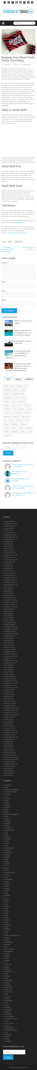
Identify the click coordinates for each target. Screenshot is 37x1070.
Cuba (6, 846)
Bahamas (7, 805)
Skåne (6, 431)
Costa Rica (8, 839)
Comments (29, 379)
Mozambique (9, 942)
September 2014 (10, 764)
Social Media (9, 987)
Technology (8, 1010)
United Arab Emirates (11, 1030)
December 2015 (10, 730)
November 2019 (10, 629)
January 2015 (9, 755)
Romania (7, 976)
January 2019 (9, 652)
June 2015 (8, 744)
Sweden (7, 998)
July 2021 (7, 586)
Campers (7, 823)
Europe (7, 861)
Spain (6, 994)
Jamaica (7, 906)
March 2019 (8, 647)
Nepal (6, 947)
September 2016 (10, 715)
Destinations (8, 852)
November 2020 (10, 602)
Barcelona (7, 390)
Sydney (23, 431)
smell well (18, 241)
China (6, 834)
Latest (18, 379)
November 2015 (10, 732)
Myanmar (7, 944)
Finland (7, 868)
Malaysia (7, 924)
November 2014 (10, 759)
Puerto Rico (8, 971)
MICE (6, 933)
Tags (8, 379)
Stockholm (14, 431)
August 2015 (8, 739)
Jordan (7, 911)
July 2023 (7, 542)
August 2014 (8, 766)
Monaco (7, 938)
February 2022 (9, 573)
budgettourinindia (17, 479)
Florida (13, 401)
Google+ (23, 233)
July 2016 (7, 719)
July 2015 (7, 741)
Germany (7, 875)
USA (6, 1032)
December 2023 (10, 535)
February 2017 (9, 703)
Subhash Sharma (17, 486)
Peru (6, 962)
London (30, 409)
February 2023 (9, 553)
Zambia (7, 1039)
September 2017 (10, 688)
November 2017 (10, 683)
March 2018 (8, 674)
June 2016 (8, 721)
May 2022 (8, 566)
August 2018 (8, 663)
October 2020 (9, 604)
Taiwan (7, 1005)
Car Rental (8, 828)
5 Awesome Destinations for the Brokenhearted (8, 249)
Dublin (6, 401)
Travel (30, 431)
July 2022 (7, 564)
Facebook (16, 233)
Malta (6, 926)
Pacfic (6, 958)
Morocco (7, 940)
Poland (7, 967)
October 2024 (9, 526)
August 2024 (8, 528)
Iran (6, 897)
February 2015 (9, 753)
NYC (11, 420)
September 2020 (10, 607)
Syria (6, 1003)
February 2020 (9, 622)
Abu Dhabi (8, 785)
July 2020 (7, 611)
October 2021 (9, 582)
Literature (21, 409)
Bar (26, 386)
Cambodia (8, 821)
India (6, 893)
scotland (7, 983)
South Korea (8, 992)
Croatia (7, 841)
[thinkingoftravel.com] (18, 11)
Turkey (7, 1021)
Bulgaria (7, 819)
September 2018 (10, 661)
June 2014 (8, 771)
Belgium (7, 807)
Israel (6, 902)
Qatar (6, 974)
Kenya (6, 913)
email (11, 231)
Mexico (7, 931)
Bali (13, 386)
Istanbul (6, 405)
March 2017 (8, 701)
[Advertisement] (18, 140)
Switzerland (8, 1001)
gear (10, 241)
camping (22, 390)
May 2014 (8, 773)
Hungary (7, 888)
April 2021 (8, 593)
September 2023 (10, 537)
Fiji (5, 866)
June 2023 (8, 544)
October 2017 (9, 685)
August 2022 (8, 562)
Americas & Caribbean (11, 789)
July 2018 (7, 665)
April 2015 (8, 748)
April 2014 (8, 775)
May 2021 (8, 591)
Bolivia (7, 812)
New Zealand (9, 951)
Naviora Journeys (17, 464)
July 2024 (7, 530)
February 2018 (9, 676)
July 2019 (7, 638)
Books (15, 390)
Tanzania (7, 1007)
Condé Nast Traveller (18, 394)
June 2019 (8, 640)
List (14, 409)
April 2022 (8, 569)
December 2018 (10, 654)
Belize (7, 810)
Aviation (7, 803)
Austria (7, 801)
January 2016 (9, 728)
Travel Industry (9, 1016)
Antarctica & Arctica (11, 792)
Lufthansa (27, 412)
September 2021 (10, 584)
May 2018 (8, 670)
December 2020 (10, 600)
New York (16, 416)
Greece (7, 882)
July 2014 (7, 768)
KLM (20, 405)
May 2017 (8, 697)
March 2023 (8, 551)
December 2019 (10, 627)
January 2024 (9, 533)
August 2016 (8, 717)
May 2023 (8, 546)
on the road (19, 420)
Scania (21, 428)
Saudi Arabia (8, 980)
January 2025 (9, 521)
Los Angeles (17, 412)
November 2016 (10, 710)
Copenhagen (8, 397)
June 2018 (8, 667)
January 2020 (9, 625)
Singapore (29, 428)
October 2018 (9, 658)
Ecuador (7, 857)
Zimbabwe (8, 1041)
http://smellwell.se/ (18, 222)
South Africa (8, 989)
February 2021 (9, 598)
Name (4, 282)
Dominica (7, 855)
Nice (5, 420)
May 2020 (8, 616)
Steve (16, 64)
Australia (7, 798)
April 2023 (8, 548)
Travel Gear (8, 1014)
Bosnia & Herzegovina (12, 814)
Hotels (7, 886)
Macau (7, 922)
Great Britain (8, 879)
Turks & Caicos (9, 1023)
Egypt (6, 859)
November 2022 (10, 555)
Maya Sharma (16, 472)
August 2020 (8, 609)
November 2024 (10, 524)
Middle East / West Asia (12, 935)
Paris (27, 420)
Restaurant (15, 424)
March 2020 (8, 620)
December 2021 (10, 577)
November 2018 (10, 656)
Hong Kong (22, 401)
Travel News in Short (11, 1019)
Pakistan (7, 960)
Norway (7, 953)
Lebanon (7, 920)
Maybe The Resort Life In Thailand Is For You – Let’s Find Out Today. (23, 333)
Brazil (6, 816)
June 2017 (8, 694)
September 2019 (10, 634)
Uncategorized (26, 64)
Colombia (7, 837)
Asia (6, 796)
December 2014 (10, 757)
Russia (6, 978)
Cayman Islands (9, 830)
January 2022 (9, 575)
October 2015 (9, 735)
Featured (7, 864)
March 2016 (8, 726)
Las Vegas (7, 409)
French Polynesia (10, 873)
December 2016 (10, 708)
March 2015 (8, 750)
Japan (6, 909)
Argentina (7, 794)
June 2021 (8, 589)
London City (7, 412)
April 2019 (8, 645)
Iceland (7, 891)
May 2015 (8, 746)
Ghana (6, 877)
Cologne (6, 394)
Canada (7, 825)
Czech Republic (9, 848)
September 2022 (10, 560)
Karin (13, 405)
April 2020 (8, 618)
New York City (26, 416)
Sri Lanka (7, 996)
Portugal (7, 969)
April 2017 (8, 699)
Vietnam (7, 1037)
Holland (7, 884)
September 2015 (10, 737)
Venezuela (8, 1034)
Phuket (6, 424)
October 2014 (9, 762)
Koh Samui (27, 405)
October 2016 (9, 712)
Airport (6, 386)
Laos (6, 915)
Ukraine (7, 1025)
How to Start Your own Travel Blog (28, 248)
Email (4, 291)
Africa (6, 787)
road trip (6, 428)
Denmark (7, 850)
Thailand (7, 1012)
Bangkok (19, 386)
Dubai (24, 397)
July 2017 (7, 692)
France (7, 870)
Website (4, 300)
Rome (14, 428)
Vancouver (7, 435)
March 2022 (8, 571)
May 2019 (8, 643)
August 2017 (8, 690)
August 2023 (8, 539)
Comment (5, 263)
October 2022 (9, 557)
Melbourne (7, 416)
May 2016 (8, 723)
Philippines (8, 965)
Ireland (7, 900)
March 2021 (8, 595)
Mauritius (7, 929)
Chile (6, 832)
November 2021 (10, 580)
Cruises (17, 397)
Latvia (6, 917)
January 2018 (9, 679)
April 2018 (8, 672)
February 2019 (9, 649)
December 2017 (10, 681)
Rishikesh (24, 424)
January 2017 (9, 706)
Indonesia (8, 895)
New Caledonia (9, 949)
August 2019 (8, 636)
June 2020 (8, 613)
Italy (6, 904)
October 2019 (9, 631)
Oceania (7, 956)
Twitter (10, 233)
